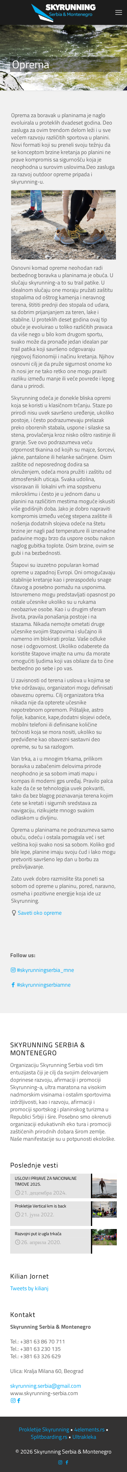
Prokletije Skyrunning (44, 1429)
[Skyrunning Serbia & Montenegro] (63, 12)
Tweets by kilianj (29, 1288)
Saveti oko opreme (40, 913)
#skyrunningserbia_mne (45, 970)
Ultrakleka (84, 1437)
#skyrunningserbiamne (43, 985)
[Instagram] (13, 1400)
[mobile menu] (118, 12)
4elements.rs (89, 1429)
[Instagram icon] (60, 1462)
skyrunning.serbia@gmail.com (45, 1386)
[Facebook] (18, 1400)
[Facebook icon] (66, 1462)
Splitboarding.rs (49, 1437)
